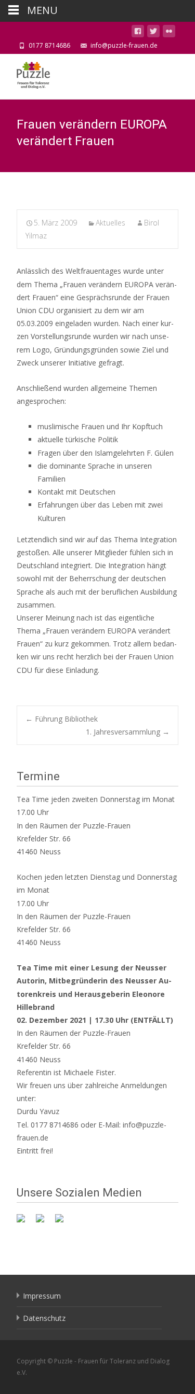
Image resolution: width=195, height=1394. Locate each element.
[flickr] (169, 33)
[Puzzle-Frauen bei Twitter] (44, 1222)
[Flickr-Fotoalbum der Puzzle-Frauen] (63, 1222)
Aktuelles (110, 223)
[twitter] (153, 33)
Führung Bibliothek (61, 719)
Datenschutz (44, 1318)
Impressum (42, 1296)
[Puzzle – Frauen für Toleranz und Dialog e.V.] (25, 74)
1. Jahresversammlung (128, 732)
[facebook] (138, 33)
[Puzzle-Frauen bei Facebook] (25, 1222)
